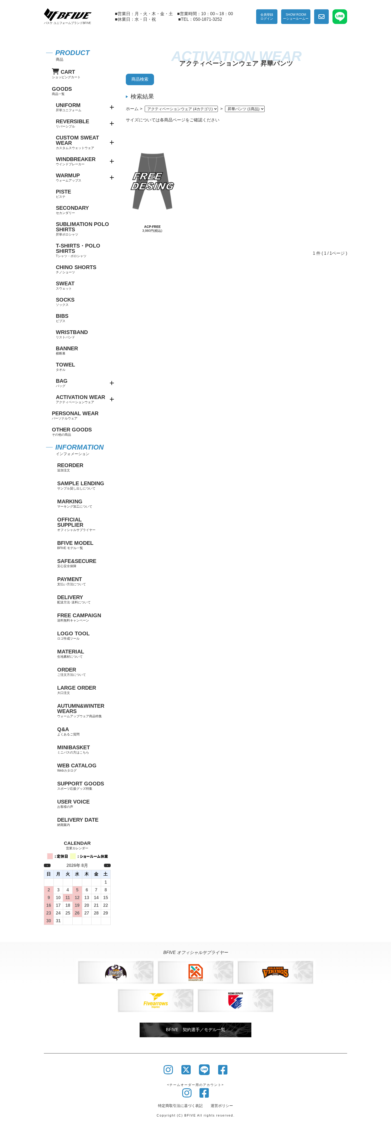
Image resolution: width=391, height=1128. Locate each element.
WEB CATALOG (77, 767)
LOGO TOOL (73, 635)
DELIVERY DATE (77, 822)
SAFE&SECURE (76, 563)
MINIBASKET (73, 749)
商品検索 (139, 79)
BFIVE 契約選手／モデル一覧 (195, 1029)
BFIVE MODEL (75, 545)
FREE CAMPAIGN (79, 617)
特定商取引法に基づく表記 (180, 1106)
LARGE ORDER (76, 690)
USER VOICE (73, 804)
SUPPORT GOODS (80, 786)
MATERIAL (70, 653)
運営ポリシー (222, 1106)
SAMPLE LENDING (80, 485)
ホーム (132, 108)
